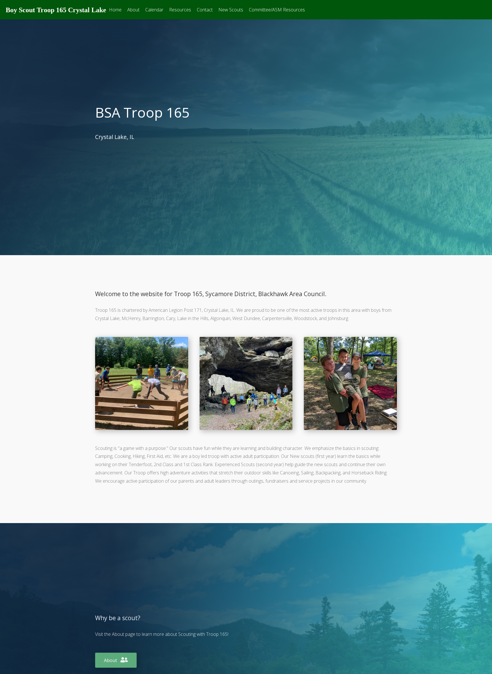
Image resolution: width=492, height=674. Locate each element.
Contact (205, 10)
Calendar (154, 10)
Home (115, 10)
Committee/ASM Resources (277, 10)
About (133, 10)
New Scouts (230, 10)
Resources (180, 10)
